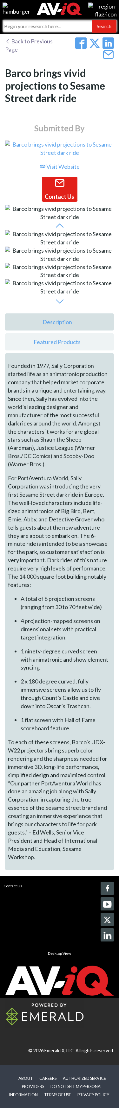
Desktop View (59, 953)
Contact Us (12, 886)
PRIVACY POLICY (93, 1094)
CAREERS (47, 1078)
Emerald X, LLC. (59, 1050)
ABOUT (25, 1078)
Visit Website (62, 166)
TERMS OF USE (57, 1094)
